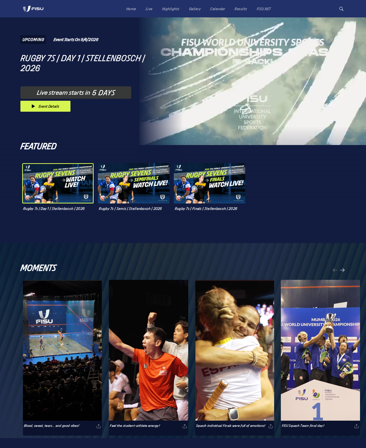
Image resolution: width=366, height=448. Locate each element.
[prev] (335, 270)
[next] (342, 270)
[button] (341, 9)
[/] (33, 13)
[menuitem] (130, 8)
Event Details (49, 106)
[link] (33, 8)
